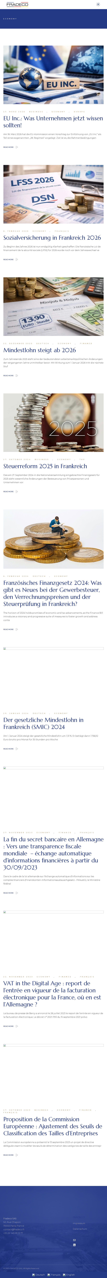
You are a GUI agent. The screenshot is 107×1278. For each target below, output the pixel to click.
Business (36, 112)
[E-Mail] (74, 1241)
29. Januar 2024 (16, 713)
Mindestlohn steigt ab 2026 (39, 350)
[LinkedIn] (74, 1246)
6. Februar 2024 (16, 576)
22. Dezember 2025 (18, 343)
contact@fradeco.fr (13, 1229)
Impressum (79, 1223)
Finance (86, 343)
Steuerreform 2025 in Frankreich (45, 466)
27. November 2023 (18, 833)
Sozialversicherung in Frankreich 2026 (52, 237)
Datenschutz (80, 1229)
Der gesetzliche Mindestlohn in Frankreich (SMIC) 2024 (43, 723)
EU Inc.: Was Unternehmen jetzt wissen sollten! (53, 122)
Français (62, 231)
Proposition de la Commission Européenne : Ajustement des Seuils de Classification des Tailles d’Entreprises (52, 1126)
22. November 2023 (18, 977)
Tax (82, 459)
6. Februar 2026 (16, 231)
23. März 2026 (14, 112)
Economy (59, 112)
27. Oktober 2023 (17, 1110)
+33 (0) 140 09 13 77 (13, 1233)
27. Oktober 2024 (17, 459)
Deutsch (42, 343)
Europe (79, 112)
